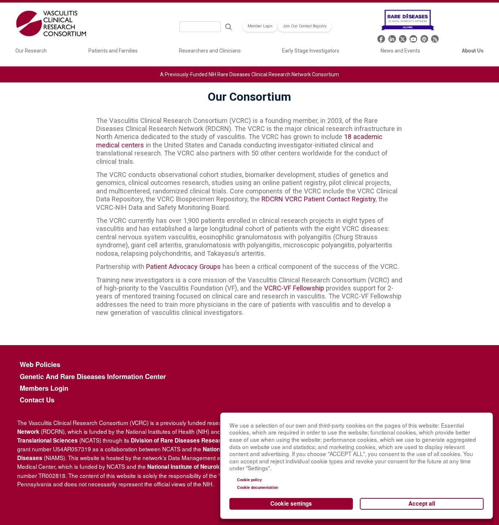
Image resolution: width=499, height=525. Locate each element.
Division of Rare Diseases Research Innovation (193, 440)
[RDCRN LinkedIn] (392, 38)
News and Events (400, 51)
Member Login (260, 26)
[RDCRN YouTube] (413, 38)
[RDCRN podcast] (424, 38)
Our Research (31, 51)
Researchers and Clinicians (210, 51)
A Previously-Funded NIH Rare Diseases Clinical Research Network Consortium (249, 74)
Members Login (44, 388)
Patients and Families (113, 51)
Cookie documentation (257, 487)
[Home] (51, 24)
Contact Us (37, 400)
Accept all (421, 503)
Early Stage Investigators (310, 51)
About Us (473, 51)
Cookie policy (249, 479)
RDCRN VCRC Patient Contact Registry (319, 199)
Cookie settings (291, 503)
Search (228, 26)
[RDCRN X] (403, 38)
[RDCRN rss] (435, 38)
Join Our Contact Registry (305, 26)
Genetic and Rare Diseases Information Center (93, 376)
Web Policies (40, 364)
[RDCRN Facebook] (381, 38)
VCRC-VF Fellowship (294, 288)
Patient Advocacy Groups (183, 266)
